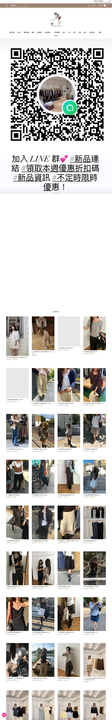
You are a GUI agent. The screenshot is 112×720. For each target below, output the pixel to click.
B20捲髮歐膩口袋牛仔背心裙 (39, 495)
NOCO (19, 32)
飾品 (100, 32)
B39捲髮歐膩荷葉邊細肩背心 (13, 632)
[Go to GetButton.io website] (4, 718)
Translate (108, 2)
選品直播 (26, 32)
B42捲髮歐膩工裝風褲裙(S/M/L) (66, 632)
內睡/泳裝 (47, 32)
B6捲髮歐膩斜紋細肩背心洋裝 (40, 586)
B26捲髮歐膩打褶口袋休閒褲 (39, 678)
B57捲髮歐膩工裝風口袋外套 (39, 449)
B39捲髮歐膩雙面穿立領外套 (91, 586)
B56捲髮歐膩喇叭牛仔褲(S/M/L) (14, 449)
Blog (56, 35)
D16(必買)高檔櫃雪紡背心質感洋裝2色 (16, 357)
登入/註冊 (92, 5)
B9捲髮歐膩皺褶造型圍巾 (90, 540)
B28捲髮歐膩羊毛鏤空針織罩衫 (66, 403)
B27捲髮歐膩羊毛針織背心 (13, 495)
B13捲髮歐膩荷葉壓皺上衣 (90, 632)
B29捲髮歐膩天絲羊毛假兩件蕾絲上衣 (93, 403)
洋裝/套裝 (57, 32)
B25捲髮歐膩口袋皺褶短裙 (90, 449)
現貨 (33, 32)
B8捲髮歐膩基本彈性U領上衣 (14, 586)
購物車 (102, 5)
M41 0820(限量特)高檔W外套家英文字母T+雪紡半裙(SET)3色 (94, 678)
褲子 (74, 32)
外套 (79, 32)
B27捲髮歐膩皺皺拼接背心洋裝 (14, 399)
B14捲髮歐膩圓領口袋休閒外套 (40, 540)
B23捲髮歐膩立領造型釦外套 (65, 348)
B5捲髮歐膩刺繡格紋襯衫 (64, 678)
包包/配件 (92, 32)
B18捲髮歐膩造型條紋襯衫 (64, 449)
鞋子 (85, 32)
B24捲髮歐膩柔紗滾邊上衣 (90, 351)
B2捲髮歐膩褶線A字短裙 (64, 586)
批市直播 (11, 32)
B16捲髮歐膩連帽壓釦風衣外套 (91, 495)
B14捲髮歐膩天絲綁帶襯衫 (13, 540)
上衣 (69, 32)
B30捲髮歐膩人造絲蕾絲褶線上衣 (15, 678)
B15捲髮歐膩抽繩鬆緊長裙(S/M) (66, 495)
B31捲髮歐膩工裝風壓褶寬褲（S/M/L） (42, 403)
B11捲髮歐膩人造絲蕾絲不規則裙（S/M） (69, 540)
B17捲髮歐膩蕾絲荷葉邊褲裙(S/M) (41, 632)
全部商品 (39, 32)
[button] (55, 192)
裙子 (64, 32)
